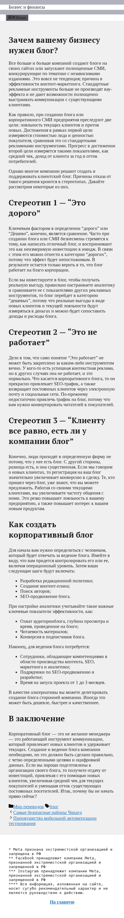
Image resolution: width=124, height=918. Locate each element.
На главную (62, 902)
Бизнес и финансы (27, 7)
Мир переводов (28, 806)
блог (54, 806)
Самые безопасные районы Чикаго (47, 812)
